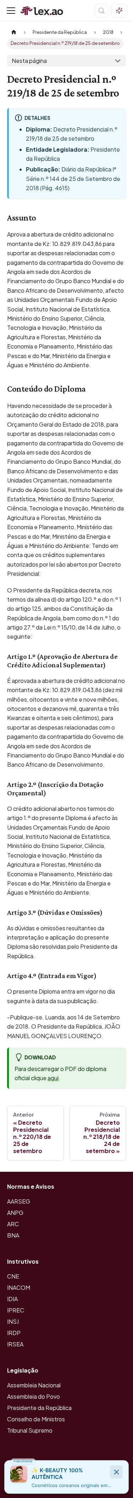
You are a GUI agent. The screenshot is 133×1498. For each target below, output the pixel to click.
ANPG (15, 1212)
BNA (13, 1235)
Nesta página (29, 60)
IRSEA (15, 1344)
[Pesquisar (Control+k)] (101, 10)
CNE (13, 1276)
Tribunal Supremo (29, 1430)
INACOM (18, 1287)
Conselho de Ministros (36, 1419)
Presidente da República (39, 1407)
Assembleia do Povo (33, 1396)
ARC (13, 1224)
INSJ (13, 1321)
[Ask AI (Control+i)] (119, 10)
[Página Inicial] (14, 32)
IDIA (12, 1299)
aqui (53, 1078)
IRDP (14, 1332)
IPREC (15, 1310)
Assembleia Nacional (34, 1385)
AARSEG (18, 1201)
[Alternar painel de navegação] (11, 10)
